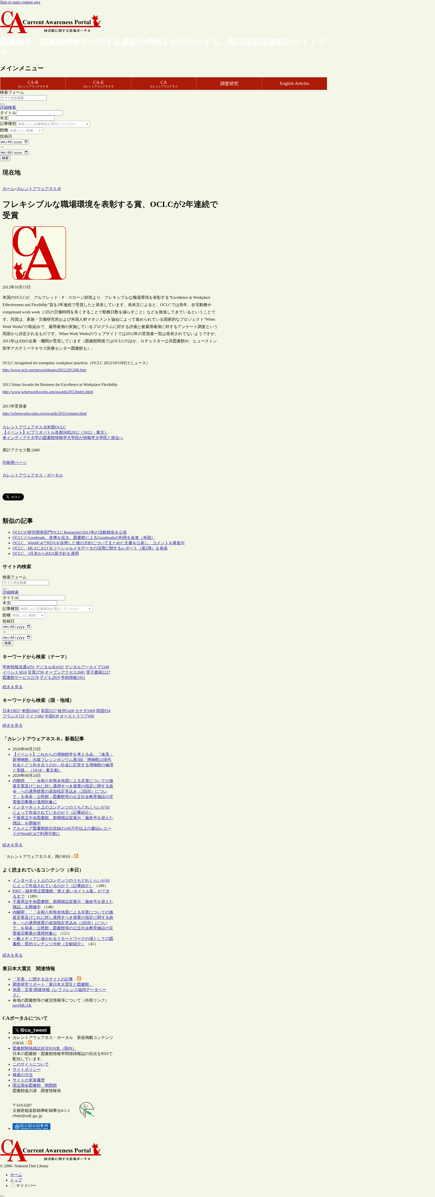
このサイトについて (31, 1064)
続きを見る (13, 687)
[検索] (2, 104)
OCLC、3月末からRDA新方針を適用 (46, 553)
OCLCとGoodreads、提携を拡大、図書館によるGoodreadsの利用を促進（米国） (84, 537)
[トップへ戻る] (2, 1196)
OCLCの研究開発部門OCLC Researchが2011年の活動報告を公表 (70, 532)
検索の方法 (23, 1075)
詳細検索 (8, 107)
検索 (5, 158)
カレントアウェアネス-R (25, 427)
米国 (51, 427)
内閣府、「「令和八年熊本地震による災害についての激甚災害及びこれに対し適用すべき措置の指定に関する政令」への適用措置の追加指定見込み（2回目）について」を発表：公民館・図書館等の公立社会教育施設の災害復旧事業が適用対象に (63, 791)
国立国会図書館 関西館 (35, 1085)
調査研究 (229, 83)
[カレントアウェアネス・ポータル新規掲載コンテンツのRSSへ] (30, 1043)
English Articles (294, 83)
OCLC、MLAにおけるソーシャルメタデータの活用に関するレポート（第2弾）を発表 (90, 548)
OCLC (60, 427)
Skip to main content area (20, 2)
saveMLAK (22, 1005)
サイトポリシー (27, 1069)
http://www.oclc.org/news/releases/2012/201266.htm (44, 370)
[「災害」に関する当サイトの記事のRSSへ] (79, 979)
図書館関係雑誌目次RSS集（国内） (44, 1048)
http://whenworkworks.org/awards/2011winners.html (45, 413)
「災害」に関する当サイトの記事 (43, 979)
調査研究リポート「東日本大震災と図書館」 (53, 984)
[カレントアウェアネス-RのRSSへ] (76, 856)
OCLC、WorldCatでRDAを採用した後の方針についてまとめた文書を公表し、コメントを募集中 (99, 543)
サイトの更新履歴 (29, 1080)
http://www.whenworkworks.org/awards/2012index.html (48, 392)
